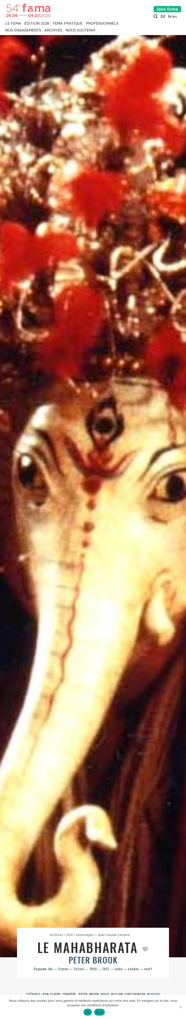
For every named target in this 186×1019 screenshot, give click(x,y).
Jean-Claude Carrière (113, 935)
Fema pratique (68, 24)
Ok (88, 1012)
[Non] (180, 1007)
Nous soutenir (80, 30)
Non (99, 1012)
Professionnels (102, 24)
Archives (53, 30)
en (175, 17)
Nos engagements (23, 30)
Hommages (85, 935)
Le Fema (13, 24)
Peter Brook (93, 960)
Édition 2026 (36, 24)
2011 (70, 935)
